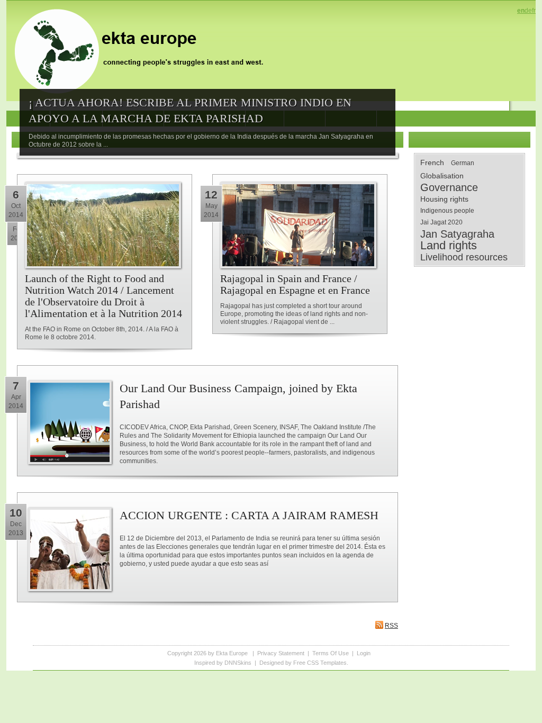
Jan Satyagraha (457, 234)
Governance (449, 187)
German (462, 163)
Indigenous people (447, 210)
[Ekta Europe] (144, 50)
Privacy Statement (280, 653)
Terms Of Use (330, 653)
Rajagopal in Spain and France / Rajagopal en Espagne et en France (295, 284)
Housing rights (444, 199)
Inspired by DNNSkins (222, 662)
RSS (391, 625)
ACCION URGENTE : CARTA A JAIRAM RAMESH (249, 515)
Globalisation (442, 176)
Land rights (448, 245)
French (432, 162)
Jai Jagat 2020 (441, 222)
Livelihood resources (464, 257)
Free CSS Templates (320, 662)
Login (364, 653)
